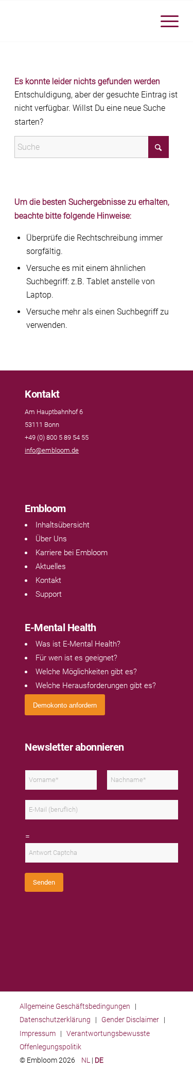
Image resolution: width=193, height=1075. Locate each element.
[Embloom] (80, 21)
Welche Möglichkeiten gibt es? (86, 671)
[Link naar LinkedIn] (40, 470)
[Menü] (164, 21)
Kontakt (48, 580)
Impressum (38, 1033)
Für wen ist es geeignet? (76, 657)
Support (49, 594)
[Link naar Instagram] (50, 470)
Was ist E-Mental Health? (78, 644)
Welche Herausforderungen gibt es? (96, 685)
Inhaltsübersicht (63, 525)
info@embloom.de (52, 450)
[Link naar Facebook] (30, 470)
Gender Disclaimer (130, 1019)
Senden (44, 882)
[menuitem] (164, 21)
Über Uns (51, 538)
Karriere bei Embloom (72, 552)
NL (85, 1060)
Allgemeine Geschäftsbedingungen (75, 1006)
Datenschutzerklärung (55, 1019)
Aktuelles (51, 566)
